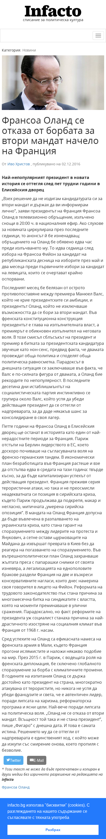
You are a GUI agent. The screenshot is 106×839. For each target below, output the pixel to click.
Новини (29, 50)
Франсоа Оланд (16, 787)
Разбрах (53, 830)
